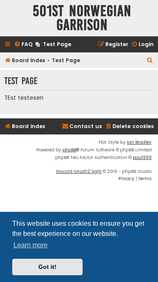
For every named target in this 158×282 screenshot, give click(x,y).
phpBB (69, 150)
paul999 (142, 157)
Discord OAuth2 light (79, 171)
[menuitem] (23, 44)
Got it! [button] (47, 266)
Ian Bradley (139, 142)
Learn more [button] (30, 245)
